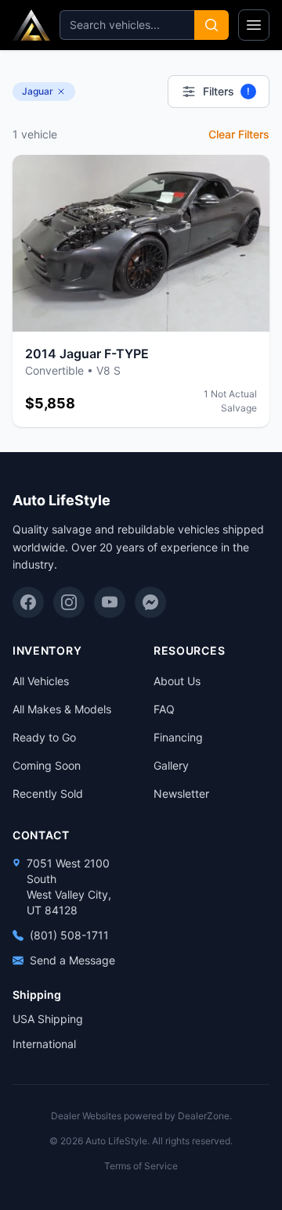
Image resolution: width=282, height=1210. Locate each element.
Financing (178, 737)
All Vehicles (41, 681)
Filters (226, 91)
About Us (177, 681)
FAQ (164, 709)
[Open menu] (253, 25)
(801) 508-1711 (69, 935)
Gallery (171, 765)
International (44, 1043)
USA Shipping (48, 1018)
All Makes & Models (62, 709)
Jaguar (37, 91)
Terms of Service (141, 1166)
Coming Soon (47, 765)
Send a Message (72, 960)
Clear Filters (238, 134)
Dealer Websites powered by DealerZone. (141, 1116)
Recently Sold (48, 793)
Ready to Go (44, 737)
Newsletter (181, 793)
